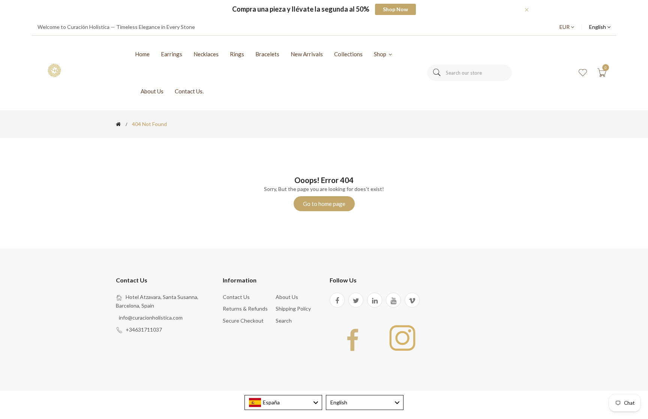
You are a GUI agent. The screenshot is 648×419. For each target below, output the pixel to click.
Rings (237, 54)
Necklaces (206, 54)
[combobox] (469, 73)
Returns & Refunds (245, 308)
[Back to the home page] (118, 124)
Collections (348, 54)
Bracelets (267, 54)
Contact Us (236, 297)
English (598, 27)
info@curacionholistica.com (151, 317)
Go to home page (324, 203)
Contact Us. (189, 91)
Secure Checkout (243, 320)
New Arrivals (307, 54)
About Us (152, 91)
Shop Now (395, 9)
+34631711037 (144, 329)
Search (284, 320)
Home (142, 54)
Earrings (171, 54)
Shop (380, 54)
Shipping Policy (293, 308)
